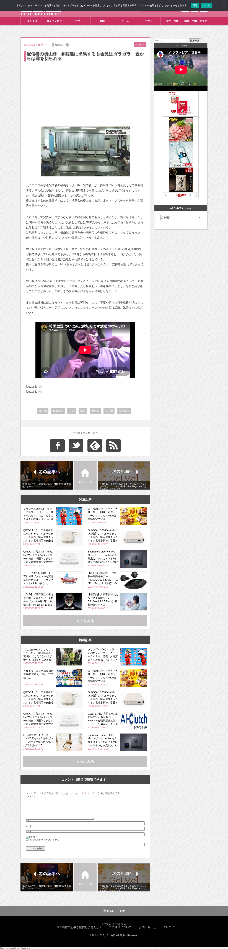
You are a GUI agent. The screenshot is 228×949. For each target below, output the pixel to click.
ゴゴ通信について (120, 927)
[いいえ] (223, 5)
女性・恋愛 (172, 21)
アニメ (149, 21)
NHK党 (43, 410)
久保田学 (58, 410)
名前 (28, 820)
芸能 (102, 21)
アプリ (79, 21)
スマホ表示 (119, 924)
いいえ (206, 5)
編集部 (59, 44)
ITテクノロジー (55, 21)
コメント (30, 796)
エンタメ (32, 21)
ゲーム (125, 21)
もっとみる (85, 621)
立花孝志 (124, 410)
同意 (195, 5)
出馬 (82, 410)
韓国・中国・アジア (195, 21)
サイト (28, 831)
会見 (71, 410)
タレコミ (169, 927)
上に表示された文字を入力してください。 (43, 840)
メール (28, 826)
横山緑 (109, 410)
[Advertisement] (85, 89)
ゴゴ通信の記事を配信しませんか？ (79, 927)
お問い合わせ (147, 927)
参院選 (95, 410)
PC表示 (107, 924)
